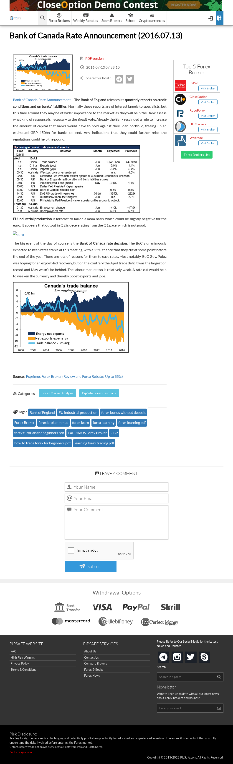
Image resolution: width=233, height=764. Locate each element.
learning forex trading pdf (94, 443)
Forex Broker (24, 422)
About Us (90, 651)
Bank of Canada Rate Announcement (42, 99)
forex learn (80, 422)
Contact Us (91, 657)
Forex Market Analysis (57, 393)
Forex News (92, 675)
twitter (133, 79)
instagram (182, 656)
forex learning (103, 422)
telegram (168, 656)
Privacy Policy (20, 663)
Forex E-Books (93, 669)
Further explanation (21, 752)
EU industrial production (78, 412)
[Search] (219, 676)
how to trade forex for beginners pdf (42, 443)
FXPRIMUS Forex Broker (87, 432)
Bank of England (42, 412)
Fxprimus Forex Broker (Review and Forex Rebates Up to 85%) (74, 376)
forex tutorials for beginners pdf (39, 432)
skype (209, 656)
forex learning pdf (132, 422)
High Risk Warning (23, 657)
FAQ (13, 651)
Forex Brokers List (197, 154)
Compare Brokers (95, 663)
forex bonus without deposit (123, 412)
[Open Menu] (211, 18)
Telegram (122, 80)
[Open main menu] (42, 18)
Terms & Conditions (23, 669)
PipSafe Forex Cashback (99, 393)
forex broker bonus (53, 422)
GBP (114, 432)
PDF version (94, 58)
